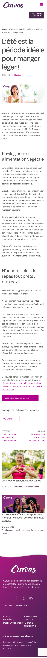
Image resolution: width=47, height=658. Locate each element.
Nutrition (17, 75)
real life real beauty (35, 530)
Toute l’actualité (17, 29)
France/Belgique (32, 642)
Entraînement (19, 487)
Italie (14, 645)
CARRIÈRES (8, 619)
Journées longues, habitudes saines (21, 481)
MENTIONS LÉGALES (13, 623)
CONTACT (8, 616)
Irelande (20, 642)
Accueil (5, 29)
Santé (36, 487)
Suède (28, 645)
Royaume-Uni (9, 642)
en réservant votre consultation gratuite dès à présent (21, 383)
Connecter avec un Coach (17, 398)
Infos (16, 530)
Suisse (21, 645)
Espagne (6, 645)
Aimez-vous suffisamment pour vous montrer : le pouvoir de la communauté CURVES (23, 517)
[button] (41, 4)
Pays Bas (7, 648)
